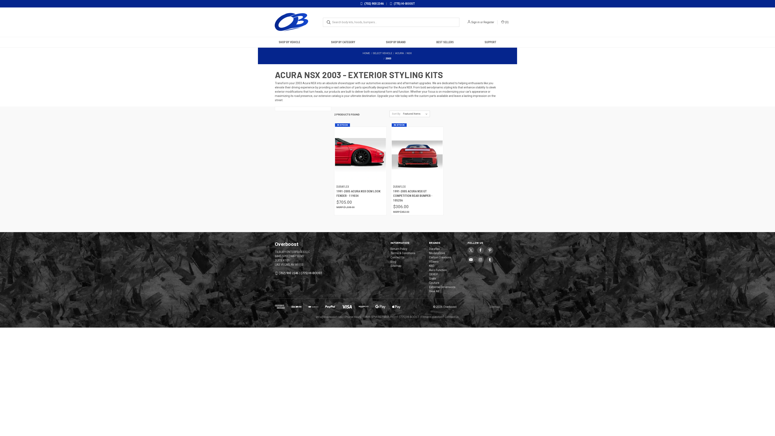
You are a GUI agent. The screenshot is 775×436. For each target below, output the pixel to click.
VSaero (434, 261)
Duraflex (434, 248)
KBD (431, 265)
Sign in (475, 22)
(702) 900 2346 (374, 3)
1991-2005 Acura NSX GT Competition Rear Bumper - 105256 (412, 196)
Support (490, 42)
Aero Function (438, 270)
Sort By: (396, 113)
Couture (434, 282)
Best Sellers (445, 42)
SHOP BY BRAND (396, 42)
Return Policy (399, 248)
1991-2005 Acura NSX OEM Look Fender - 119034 (358, 194)
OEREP (433, 274)
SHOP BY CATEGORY (343, 42)
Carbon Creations (440, 257)
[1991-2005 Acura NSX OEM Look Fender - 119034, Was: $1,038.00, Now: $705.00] (360, 155)
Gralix (432, 278)
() (506, 22)
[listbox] (416, 114)
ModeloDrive (437, 253)
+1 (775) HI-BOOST (407, 317)
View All (434, 291)
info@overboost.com (329, 317)
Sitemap (396, 265)
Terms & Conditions (403, 253)
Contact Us (397, 257)
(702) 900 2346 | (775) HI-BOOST (300, 273)
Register (489, 22)
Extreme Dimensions (442, 287)
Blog (393, 261)
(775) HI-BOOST (404, 3)
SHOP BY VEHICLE (289, 42)
